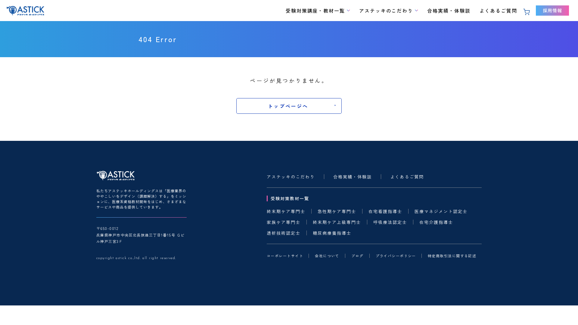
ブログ (357, 256)
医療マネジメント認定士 (441, 211)
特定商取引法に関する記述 (452, 256)
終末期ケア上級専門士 (337, 222)
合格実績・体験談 (448, 10)
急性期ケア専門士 (337, 211)
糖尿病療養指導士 (332, 233)
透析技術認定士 (283, 233)
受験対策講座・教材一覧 (315, 10)
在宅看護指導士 (385, 211)
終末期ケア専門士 (286, 211)
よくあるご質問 (498, 10)
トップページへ (288, 106)
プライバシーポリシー (396, 256)
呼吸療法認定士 (390, 222)
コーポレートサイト (285, 256)
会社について (327, 256)
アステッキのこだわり (386, 10)
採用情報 (552, 10)
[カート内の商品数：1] (528, 10)
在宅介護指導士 (436, 222)
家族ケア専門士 (283, 222)
